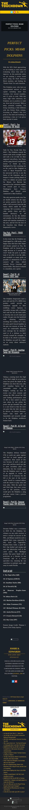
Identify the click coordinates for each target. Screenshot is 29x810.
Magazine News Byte (15, 806)
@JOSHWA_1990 (18, 673)
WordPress (14, 807)
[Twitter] (13, 681)
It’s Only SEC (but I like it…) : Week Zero (13, 733)
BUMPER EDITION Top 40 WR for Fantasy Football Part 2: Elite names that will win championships (14, 749)
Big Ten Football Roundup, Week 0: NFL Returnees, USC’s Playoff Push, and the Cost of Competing (15, 766)
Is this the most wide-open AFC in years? (14, 792)
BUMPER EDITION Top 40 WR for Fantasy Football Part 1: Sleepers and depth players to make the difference (15, 780)
